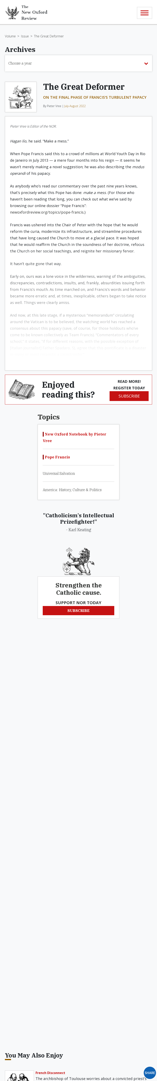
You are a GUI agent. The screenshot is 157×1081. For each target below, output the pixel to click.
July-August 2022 (75, 106)
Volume (10, 36)
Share (150, 1073)
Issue (25, 36)
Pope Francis (57, 457)
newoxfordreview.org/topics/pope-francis (47, 212)
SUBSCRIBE (129, 396)
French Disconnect (50, 1073)
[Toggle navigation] (144, 13)
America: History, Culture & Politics (72, 489)
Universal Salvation (59, 473)
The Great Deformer (49, 36)
